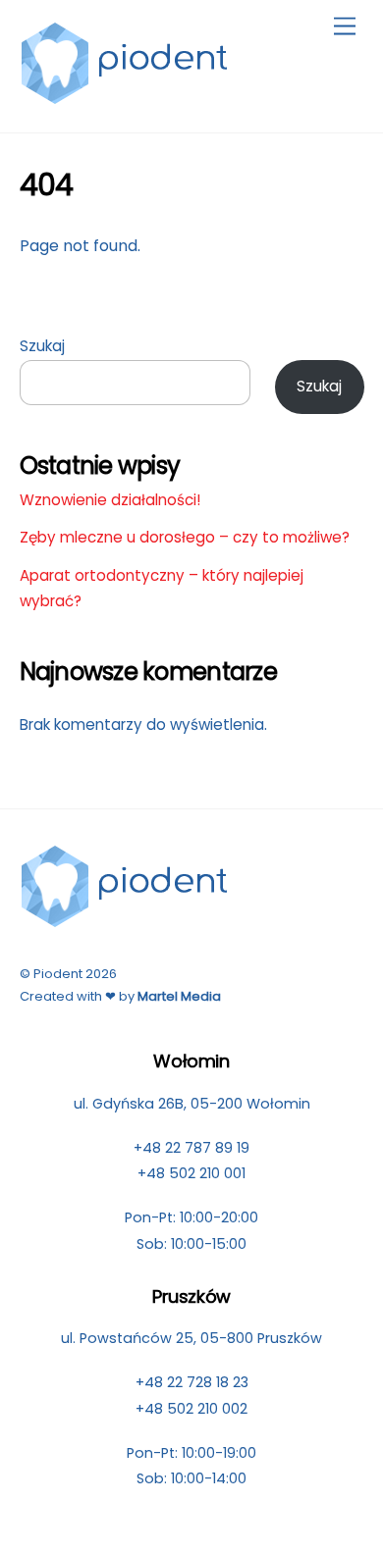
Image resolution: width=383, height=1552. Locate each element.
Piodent (57, 973)
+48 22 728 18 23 (192, 1382)
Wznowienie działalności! (110, 500)
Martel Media (179, 996)
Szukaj (42, 346)
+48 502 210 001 (191, 1173)
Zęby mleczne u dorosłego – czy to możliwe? (185, 537)
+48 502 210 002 (191, 1409)
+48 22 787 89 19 (191, 1148)
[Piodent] (125, 96)
